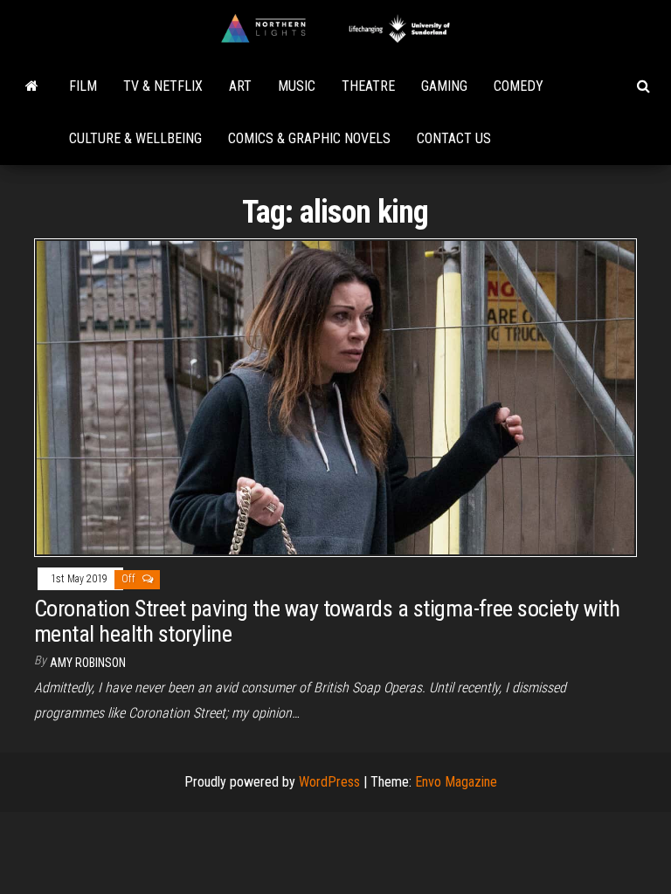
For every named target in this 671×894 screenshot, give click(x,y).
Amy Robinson (88, 663)
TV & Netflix (163, 86)
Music (296, 86)
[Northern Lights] (32, 86)
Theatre (368, 86)
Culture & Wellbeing (135, 138)
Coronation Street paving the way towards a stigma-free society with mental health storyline (326, 621)
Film (83, 86)
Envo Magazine (456, 782)
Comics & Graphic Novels (309, 138)
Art (240, 86)
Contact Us (454, 138)
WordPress (329, 782)
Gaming (444, 86)
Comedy (518, 86)
